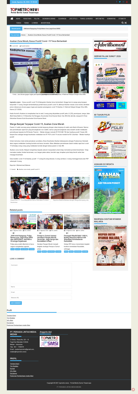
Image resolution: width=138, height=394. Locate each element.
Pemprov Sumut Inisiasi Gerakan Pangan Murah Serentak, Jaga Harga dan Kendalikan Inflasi (54, 28)
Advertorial (46, 23)
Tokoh (18, 23)
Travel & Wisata (86, 19)
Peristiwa (27, 19)
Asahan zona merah (24, 169)
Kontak (12, 369)
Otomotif (122, 19)
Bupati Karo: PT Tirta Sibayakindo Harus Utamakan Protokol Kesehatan (29, 201)
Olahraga (62, 19)
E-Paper (35, 23)
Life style (73, 19)
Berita (12, 249)
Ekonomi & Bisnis (49, 19)
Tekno (26, 23)
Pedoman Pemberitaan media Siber (18, 325)
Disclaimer (10, 323)
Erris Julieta (27, 230)
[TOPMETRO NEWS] (12, 18)
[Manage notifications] (133, 389)
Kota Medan (24, 249)
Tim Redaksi (11, 318)
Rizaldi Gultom (25, 46)
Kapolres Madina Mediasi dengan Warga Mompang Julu (71, 200)
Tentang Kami (11, 315)
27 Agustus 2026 (17, 230)
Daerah (14, 169)
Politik (36, 19)
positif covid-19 (35, 169)
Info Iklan (10, 320)
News (18, 19)
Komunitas (111, 19)
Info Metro (100, 19)
